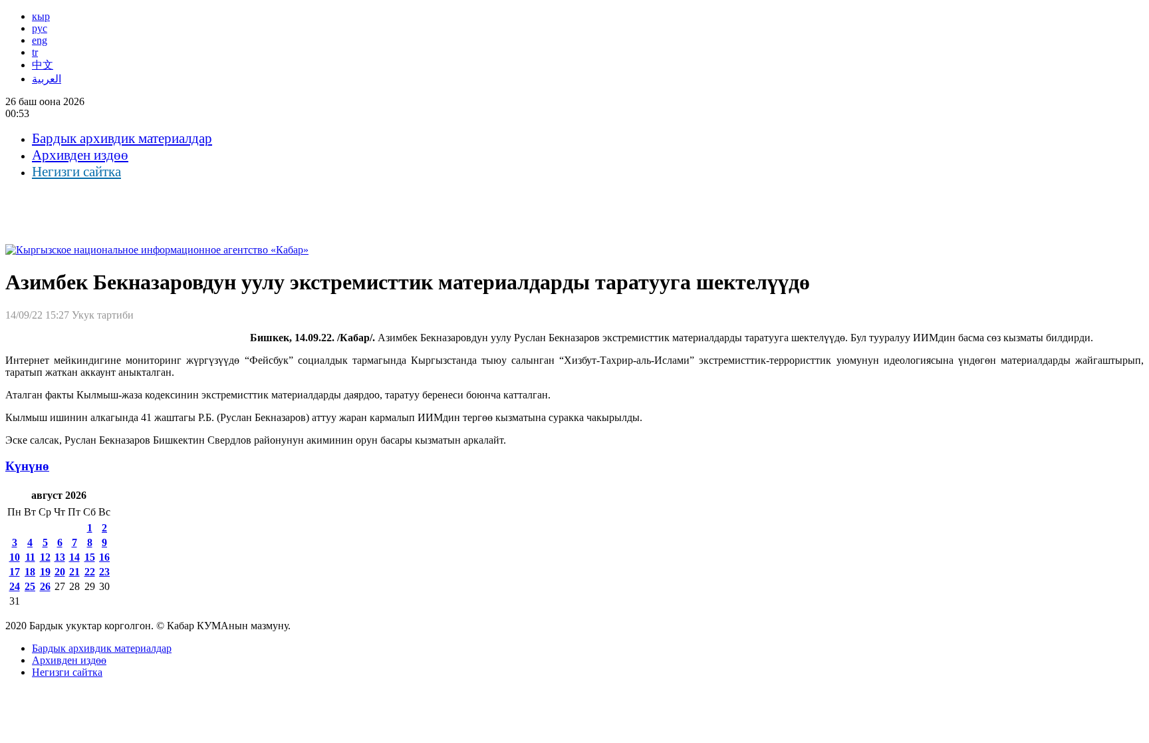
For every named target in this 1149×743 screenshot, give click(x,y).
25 (30, 586)
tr (35, 52)
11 (30, 557)
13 (60, 557)
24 (14, 586)
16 (104, 557)
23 (104, 571)
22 (89, 571)
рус (39, 28)
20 (60, 571)
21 (74, 571)
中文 (42, 65)
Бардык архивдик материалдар (122, 138)
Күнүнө (27, 466)
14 (74, 557)
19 (45, 571)
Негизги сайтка (76, 172)
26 (45, 586)
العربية (46, 78)
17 (14, 571)
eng (39, 40)
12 (45, 557)
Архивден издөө (80, 155)
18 (30, 571)
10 (14, 557)
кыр (41, 16)
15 (89, 557)
